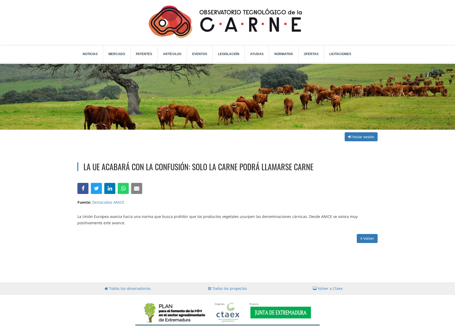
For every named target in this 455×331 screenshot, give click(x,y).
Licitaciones (340, 54)
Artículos (172, 54)
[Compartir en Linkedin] (109, 188)
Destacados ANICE (108, 202)
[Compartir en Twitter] (96, 188)
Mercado (116, 54)
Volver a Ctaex (330, 288)
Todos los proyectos (229, 288)
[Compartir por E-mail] (136, 188)
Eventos (199, 54)
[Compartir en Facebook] (82, 188)
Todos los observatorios (129, 288)
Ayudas (257, 54)
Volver (368, 238)
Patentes (144, 54)
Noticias (90, 54)
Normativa (283, 54)
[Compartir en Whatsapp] (123, 188)
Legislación (228, 54)
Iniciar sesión (362, 137)
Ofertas (311, 54)
